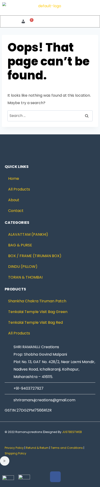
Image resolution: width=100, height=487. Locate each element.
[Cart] (30, 21)
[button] (73, 21)
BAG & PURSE (20, 245)
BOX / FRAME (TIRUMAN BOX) (34, 256)
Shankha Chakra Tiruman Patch (37, 301)
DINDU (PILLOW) (22, 266)
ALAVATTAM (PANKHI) (28, 234)
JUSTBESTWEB (72, 432)
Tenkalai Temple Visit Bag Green (37, 311)
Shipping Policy (16, 453)
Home (13, 178)
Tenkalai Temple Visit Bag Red (35, 322)
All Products (19, 189)
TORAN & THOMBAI (25, 277)
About (13, 200)
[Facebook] (55, 476)
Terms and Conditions (67, 448)
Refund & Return (37, 448)
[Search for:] (50, 115)
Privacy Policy (14, 448)
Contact (15, 210)
